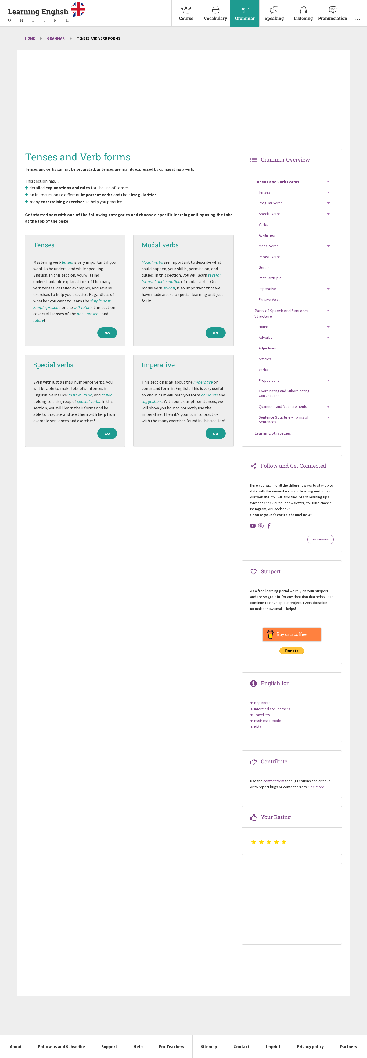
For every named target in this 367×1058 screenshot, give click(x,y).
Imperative (158, 364)
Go (107, 333)
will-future (83, 307)
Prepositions (269, 380)
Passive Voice (270, 299)
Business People (267, 720)
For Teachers (171, 1046)
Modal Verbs (269, 246)
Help (138, 1046)
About (16, 1046)
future (38, 320)
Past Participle (270, 278)
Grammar (245, 18)
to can (169, 288)
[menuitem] (186, 13)
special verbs (88, 401)
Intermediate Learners (272, 708)
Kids (257, 726)
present (93, 313)
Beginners (262, 702)
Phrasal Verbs (270, 256)
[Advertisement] (183, 94)
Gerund (265, 267)
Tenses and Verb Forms (276, 181)
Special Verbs (270, 213)
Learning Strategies (272, 433)
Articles (265, 358)
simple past (100, 300)
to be (87, 395)
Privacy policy (310, 1046)
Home (30, 38)
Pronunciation (332, 18)
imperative (203, 382)
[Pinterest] (261, 525)
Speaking (274, 18)
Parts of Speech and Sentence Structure (281, 313)
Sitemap (209, 1046)
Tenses (44, 245)
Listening (303, 18)
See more (316, 786)
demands (209, 395)
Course (186, 18)
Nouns (264, 326)
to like (107, 395)
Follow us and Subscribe (61, 1046)
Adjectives (267, 348)
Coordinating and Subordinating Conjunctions (284, 393)
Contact (241, 1046)
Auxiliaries (267, 235)
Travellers (262, 714)
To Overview (320, 539)
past (81, 313)
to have (75, 395)
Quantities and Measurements (283, 406)
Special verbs (53, 364)
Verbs (263, 224)
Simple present (46, 307)
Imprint (273, 1046)
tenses (67, 262)
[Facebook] (269, 525)
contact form (273, 780)
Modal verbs (160, 245)
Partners (348, 1046)
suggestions (152, 401)
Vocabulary (215, 18)
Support (109, 1046)
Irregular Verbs (271, 203)
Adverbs (265, 337)
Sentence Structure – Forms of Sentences (283, 419)
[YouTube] (253, 525)
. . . (357, 18)
